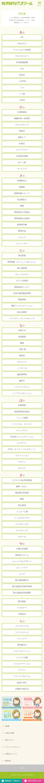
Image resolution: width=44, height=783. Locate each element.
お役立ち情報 (9, 733)
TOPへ (22, 768)
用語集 (7, 726)
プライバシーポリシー (12, 747)
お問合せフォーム (11, 754)
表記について (9, 740)
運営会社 (8, 761)
